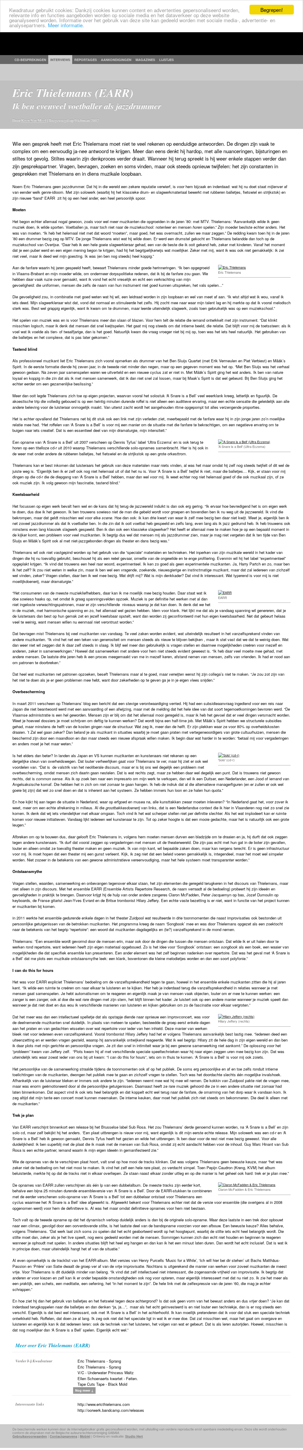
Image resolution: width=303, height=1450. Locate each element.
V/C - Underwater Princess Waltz (106, 1372)
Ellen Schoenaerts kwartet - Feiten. (108, 1378)
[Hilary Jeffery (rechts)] (236, 1016)
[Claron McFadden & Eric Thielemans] (246, 1184)
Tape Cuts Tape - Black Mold (102, 1384)
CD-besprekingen (30, 59)
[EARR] (225, 592)
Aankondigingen (116, 59)
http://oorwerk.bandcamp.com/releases (111, 1410)
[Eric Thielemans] (232, 267)
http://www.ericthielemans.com (104, 1404)
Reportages (85, 59)
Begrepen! (271, 9)
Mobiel (85, 1436)
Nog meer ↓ (84, 1390)
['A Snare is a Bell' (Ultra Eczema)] (244, 441)
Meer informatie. (66, 25)
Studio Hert (134, 1436)
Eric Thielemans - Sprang (99, 1361)
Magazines (145, 59)
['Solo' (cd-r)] (228, 755)
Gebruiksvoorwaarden (29, 1436)
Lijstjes (166, 59)
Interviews (60, 59)
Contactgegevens (63, 1436)
